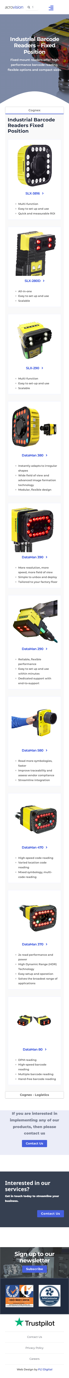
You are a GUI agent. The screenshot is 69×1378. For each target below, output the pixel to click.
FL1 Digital (45, 1369)
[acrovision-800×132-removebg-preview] (14, 6)
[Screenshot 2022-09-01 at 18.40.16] (34, 1315)
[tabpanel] (34, 602)
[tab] (34, 110)
